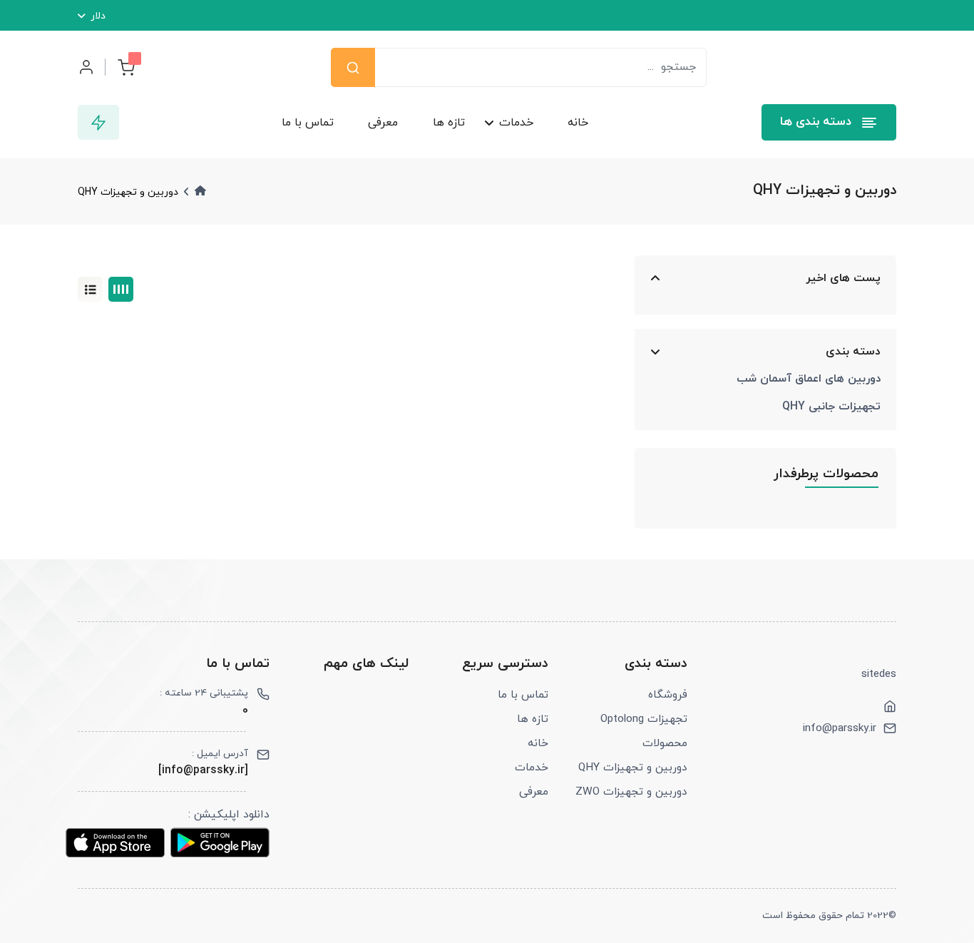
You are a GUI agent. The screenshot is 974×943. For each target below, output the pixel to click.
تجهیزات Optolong (643, 719)
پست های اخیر (843, 278)
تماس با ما (308, 123)
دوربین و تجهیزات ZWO (631, 792)
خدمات (516, 123)
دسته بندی (853, 351)
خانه (578, 123)
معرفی (383, 123)
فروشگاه (667, 695)
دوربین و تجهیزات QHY (632, 767)
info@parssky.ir (839, 728)
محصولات (664, 743)
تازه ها (448, 123)
